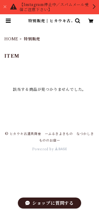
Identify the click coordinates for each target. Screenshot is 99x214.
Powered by (43, 149)
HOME (11, 38)
